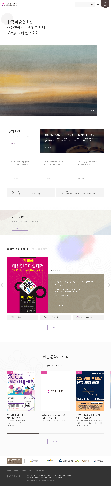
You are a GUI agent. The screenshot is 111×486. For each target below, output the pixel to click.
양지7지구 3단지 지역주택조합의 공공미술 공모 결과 (54, 416)
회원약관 (9, 471)
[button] (91, 110)
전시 (62, 365)
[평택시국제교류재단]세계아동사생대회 (15, 416)
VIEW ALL (13, 144)
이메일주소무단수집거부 (39, 471)
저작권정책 (16, 471)
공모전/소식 (52, 365)
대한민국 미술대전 (17, 249)
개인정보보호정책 (26, 471)
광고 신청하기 (19, 228)
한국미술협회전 (41, 249)
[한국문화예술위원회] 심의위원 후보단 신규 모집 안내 (88, 416)
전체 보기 (55, 327)
